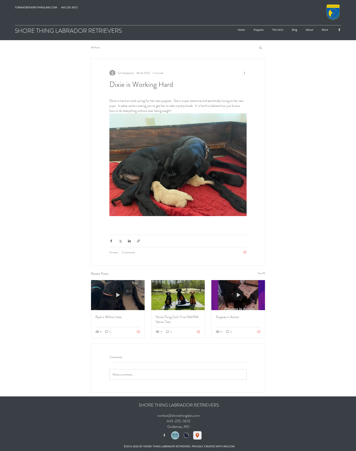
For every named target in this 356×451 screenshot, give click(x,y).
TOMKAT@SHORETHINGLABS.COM (36, 7)
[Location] (197, 435)
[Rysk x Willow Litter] (118, 295)
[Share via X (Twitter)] (120, 241)
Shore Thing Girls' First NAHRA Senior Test (177, 319)
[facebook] (339, 30)
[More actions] (244, 73)
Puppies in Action (227, 317)
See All (261, 273)
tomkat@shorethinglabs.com (179, 415)
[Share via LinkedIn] (129, 241)
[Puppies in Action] (238, 295)
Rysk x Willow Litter (108, 317)
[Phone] (186, 435)
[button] (260, 47)
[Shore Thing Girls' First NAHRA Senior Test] (178, 295)
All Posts (95, 47)
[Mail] (175, 435)
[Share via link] (138, 241)
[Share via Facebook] (111, 241)
